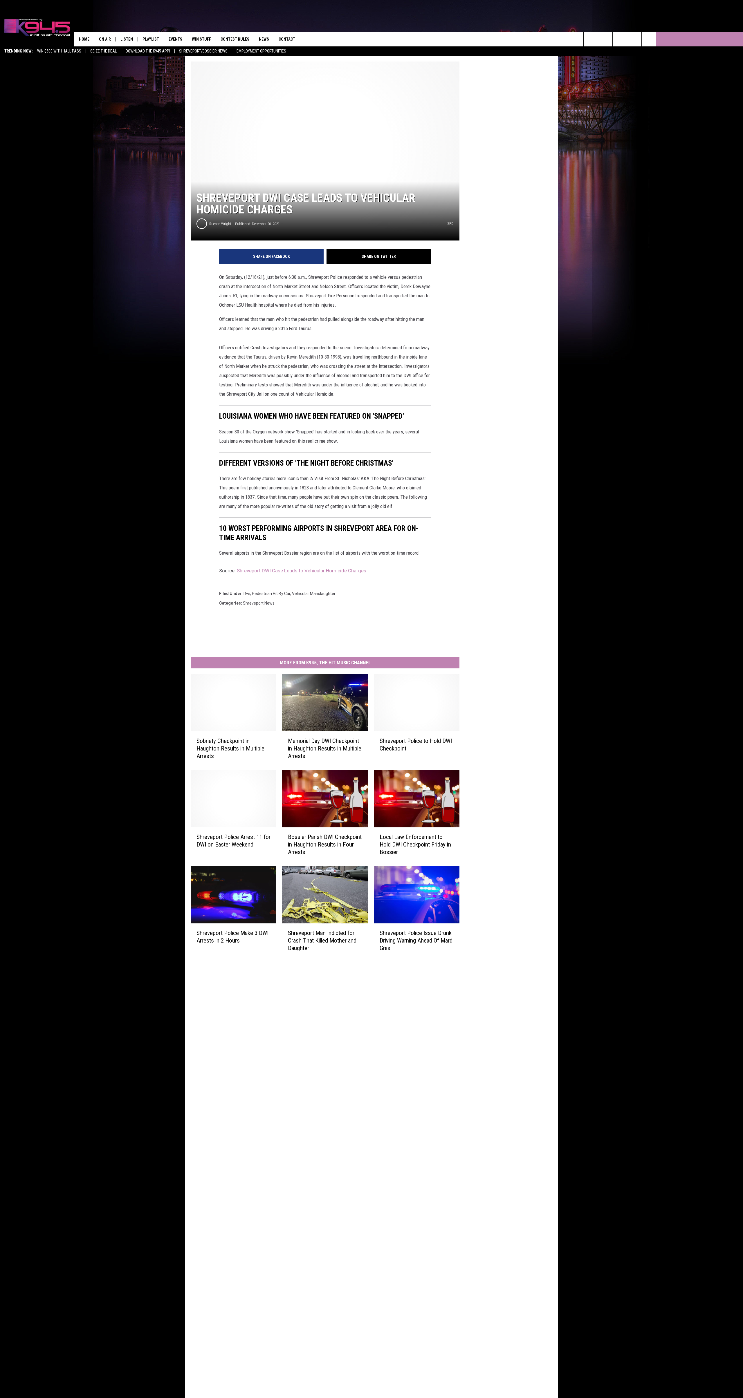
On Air (105, 39)
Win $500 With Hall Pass (59, 51)
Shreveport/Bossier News (203, 51)
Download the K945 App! (148, 51)
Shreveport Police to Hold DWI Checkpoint (416, 744)
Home (84, 39)
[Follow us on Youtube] (634, 39)
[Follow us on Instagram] (620, 39)
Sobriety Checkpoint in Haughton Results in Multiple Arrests (230, 748)
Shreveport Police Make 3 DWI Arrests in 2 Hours (232, 936)
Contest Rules (235, 39)
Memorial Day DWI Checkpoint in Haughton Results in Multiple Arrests (324, 748)
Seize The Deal (103, 51)
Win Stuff (201, 39)
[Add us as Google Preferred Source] (591, 39)
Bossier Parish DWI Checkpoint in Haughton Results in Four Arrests (325, 844)
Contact (287, 39)
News (264, 39)
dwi (247, 593)
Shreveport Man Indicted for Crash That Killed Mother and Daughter (322, 940)
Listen (126, 39)
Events (175, 39)
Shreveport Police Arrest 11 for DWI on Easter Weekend (233, 840)
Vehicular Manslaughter (314, 593)
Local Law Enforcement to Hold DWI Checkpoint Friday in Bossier (415, 844)
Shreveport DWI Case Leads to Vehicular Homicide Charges (301, 571)
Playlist (151, 39)
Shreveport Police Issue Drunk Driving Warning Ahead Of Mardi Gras (417, 940)
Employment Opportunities (261, 51)
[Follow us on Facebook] (605, 39)
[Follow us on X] (649, 39)
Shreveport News (259, 603)
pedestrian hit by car (271, 593)
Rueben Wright (220, 224)
